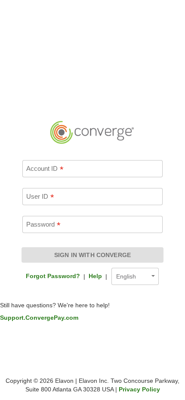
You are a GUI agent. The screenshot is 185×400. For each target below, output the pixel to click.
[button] (135, 277)
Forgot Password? (53, 276)
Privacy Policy (139, 389)
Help (95, 276)
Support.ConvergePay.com (39, 317)
